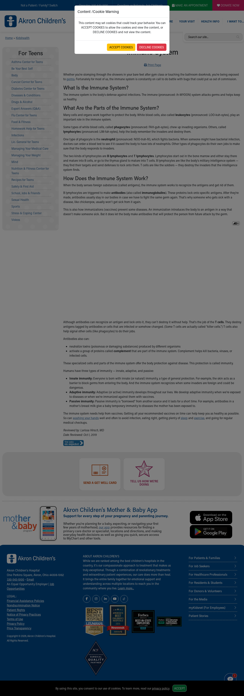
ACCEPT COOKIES (121, 47)
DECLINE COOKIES (151, 47)
